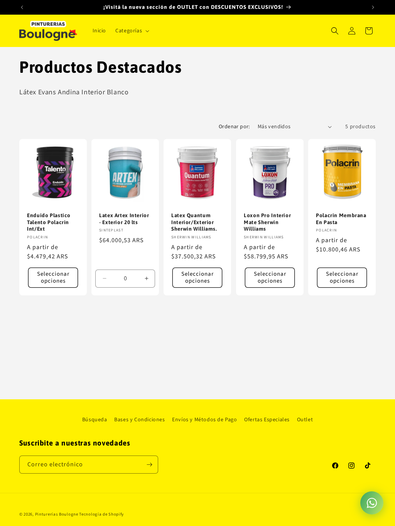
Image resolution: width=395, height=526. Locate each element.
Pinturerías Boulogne (56, 514)
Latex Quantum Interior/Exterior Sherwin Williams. (194, 222)
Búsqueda (94, 420)
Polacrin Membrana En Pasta (341, 218)
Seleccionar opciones (53, 277)
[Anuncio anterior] (22, 7)
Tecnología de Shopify (101, 514)
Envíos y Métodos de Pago (204, 420)
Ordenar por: (234, 127)
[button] (131, 31)
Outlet (305, 420)
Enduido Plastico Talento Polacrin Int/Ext (49, 222)
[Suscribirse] (149, 465)
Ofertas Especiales (267, 420)
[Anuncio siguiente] (373, 7)
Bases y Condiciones (139, 420)
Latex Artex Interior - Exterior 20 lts (124, 218)
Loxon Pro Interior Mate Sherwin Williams (267, 222)
